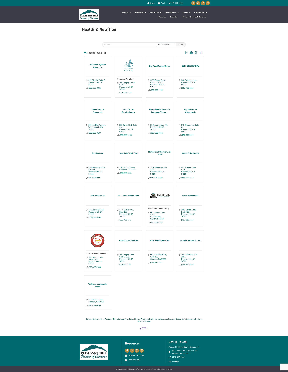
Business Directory (92, 319)
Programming (199, 12)
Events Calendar (119, 319)
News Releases (105, 319)
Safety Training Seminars (97, 253)
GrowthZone (168, 369)
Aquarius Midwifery (125, 79)
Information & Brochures (193, 319)
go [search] (182, 44)
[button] (85, 53)
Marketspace (159, 319)
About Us (125, 12)
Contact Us (180, 319)
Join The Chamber (144, 321)
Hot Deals (129, 319)
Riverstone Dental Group (158, 209)
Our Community (171, 12)
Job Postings (169, 319)
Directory (162, 17)
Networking (139, 12)
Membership (154, 12)
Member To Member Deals (143, 319)
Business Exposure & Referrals (194, 17)
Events (185, 12)
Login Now (174, 17)
